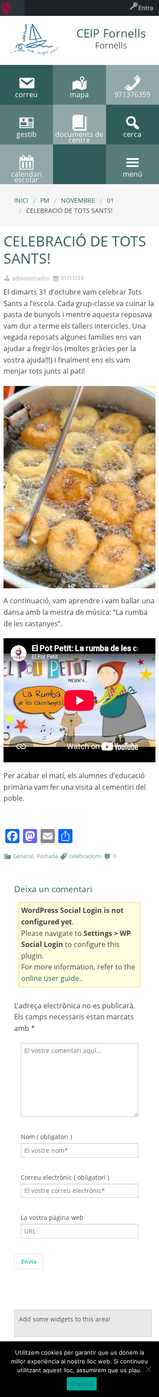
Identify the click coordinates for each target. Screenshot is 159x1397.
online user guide (50, 978)
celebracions (85, 856)
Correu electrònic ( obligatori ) (65, 1177)
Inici (21, 200)
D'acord (82, 1383)
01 (110, 200)
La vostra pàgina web (52, 1217)
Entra (145, 7)
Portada (47, 856)
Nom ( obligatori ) (46, 1136)
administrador (30, 278)
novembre (78, 200)
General (23, 856)
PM (44, 200)
